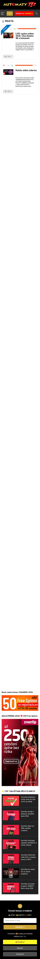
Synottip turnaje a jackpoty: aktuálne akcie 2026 (27, 814)
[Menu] (2, 14)
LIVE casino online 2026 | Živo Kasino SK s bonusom (25, 35)
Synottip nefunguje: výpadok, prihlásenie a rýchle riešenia (29, 843)
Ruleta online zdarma (26, 70)
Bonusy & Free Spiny (10, 13)
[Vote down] (10, 28)
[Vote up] (14, 28)
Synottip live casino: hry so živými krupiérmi (28, 871)
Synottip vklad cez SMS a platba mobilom (27, 828)
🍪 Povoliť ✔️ (20, 942)
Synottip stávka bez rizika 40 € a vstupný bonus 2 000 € (28, 857)
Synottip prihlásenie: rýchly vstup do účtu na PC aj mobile (28, 799)
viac (24, 936)
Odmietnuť (20, 954)
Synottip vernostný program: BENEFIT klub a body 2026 (28, 886)
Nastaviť (20, 948)
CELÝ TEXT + (8, 56)
